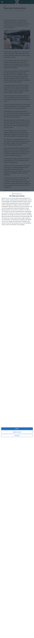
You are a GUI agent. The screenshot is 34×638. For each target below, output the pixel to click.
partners (10, 198)
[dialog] (17, 414)
